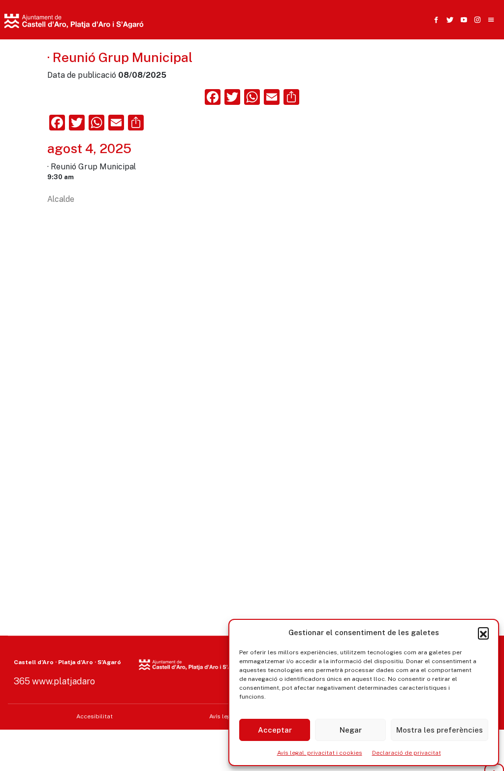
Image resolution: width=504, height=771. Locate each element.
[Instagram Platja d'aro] (475, 20)
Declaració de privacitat (406, 752)
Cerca (370, 67)
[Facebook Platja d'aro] (434, 20)
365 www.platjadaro (54, 681)
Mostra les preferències (439, 730)
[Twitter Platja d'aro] (448, 20)
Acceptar (275, 730)
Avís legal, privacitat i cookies (319, 752)
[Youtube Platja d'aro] (462, 20)
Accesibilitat (94, 716)
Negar (351, 730)
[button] (483, 633)
